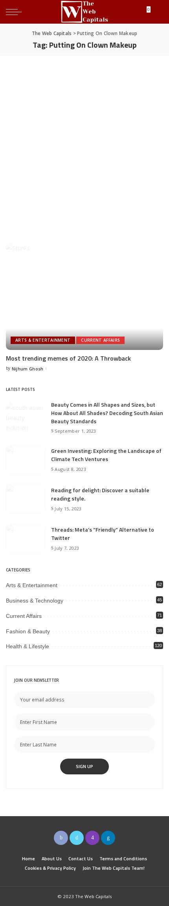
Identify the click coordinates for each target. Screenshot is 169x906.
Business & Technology (34, 600)
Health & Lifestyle (27, 646)
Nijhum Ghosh (28, 368)
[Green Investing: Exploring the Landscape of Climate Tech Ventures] (25, 459)
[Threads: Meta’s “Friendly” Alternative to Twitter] (25, 538)
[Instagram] (92, 838)
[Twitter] (77, 838)
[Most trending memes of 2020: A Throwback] (84, 296)
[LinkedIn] (108, 838)
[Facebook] (61, 838)
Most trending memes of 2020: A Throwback (68, 358)
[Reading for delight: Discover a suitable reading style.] (25, 499)
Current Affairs (100, 340)
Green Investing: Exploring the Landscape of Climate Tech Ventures (106, 454)
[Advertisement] (84, 144)
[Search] (157, 12)
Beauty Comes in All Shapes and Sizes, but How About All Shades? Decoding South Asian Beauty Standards (107, 412)
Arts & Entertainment (42, 340)
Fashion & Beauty (28, 631)
